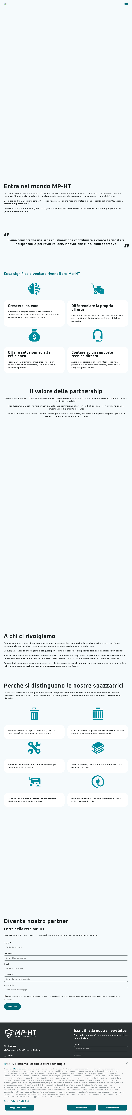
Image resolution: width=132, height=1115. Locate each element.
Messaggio (9, 985)
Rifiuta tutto (81, 1108)
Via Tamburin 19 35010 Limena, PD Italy (22, 1050)
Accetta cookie (112, 1108)
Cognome (8, 954)
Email (6, 964)
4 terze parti (18, 1069)
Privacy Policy (10, 1101)
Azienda (7, 975)
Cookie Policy (25, 1101)
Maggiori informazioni (19, 1108)
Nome (7, 943)
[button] (127, 1063)
